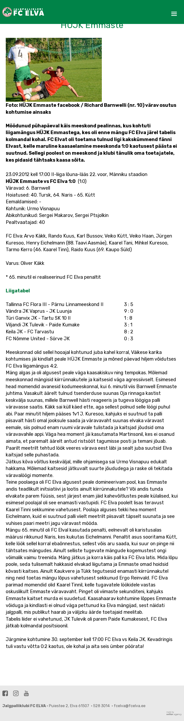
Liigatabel (18, 291)
